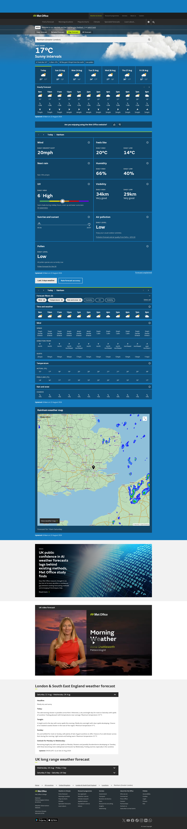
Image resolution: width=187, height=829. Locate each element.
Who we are (124, 794)
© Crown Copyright (146, 826)
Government (103, 794)
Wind (39, 300)
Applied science (83, 801)
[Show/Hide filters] (150, 296)
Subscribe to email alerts (128, 808)
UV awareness (42, 208)
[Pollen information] (147, 246)
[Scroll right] (149, 87)
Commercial (124, 796)
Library (80, 806)
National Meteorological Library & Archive (42, 800)
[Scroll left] (144, 87)
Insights (101, 806)
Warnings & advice (66, 22)
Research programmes (112, 16)
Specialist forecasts (112, 22)
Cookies (145, 796)
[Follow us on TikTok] (137, 820)
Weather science (83, 796)
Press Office (124, 799)
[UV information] (88, 184)
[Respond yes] (114, 125)
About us (133, 16)
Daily (42, 32)
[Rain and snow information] (149, 386)
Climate (97, 22)
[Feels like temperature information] (147, 142)
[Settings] (148, 22)
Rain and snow (72, 300)
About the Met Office (126, 791)
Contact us (123, 806)
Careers (141, 16)
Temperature (54, 300)
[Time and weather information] (149, 306)
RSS (144, 804)
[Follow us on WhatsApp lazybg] (150, 820)
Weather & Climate (64, 791)
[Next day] (44, 135)
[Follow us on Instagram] (141, 820)
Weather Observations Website (42, 807)
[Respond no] (120, 125)
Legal (144, 799)
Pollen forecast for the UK (46, 266)
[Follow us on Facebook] (132, 820)
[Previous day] (39, 135)
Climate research (83, 799)
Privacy (145, 801)
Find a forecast (48, 22)
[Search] (148, 39)
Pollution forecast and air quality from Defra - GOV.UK (115, 237)
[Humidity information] (147, 163)
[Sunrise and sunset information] (88, 217)
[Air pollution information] (147, 217)
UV (100, 300)
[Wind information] (149, 323)
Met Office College (41, 794)
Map (73, 32)
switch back (91, 27)
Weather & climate (96, 16)
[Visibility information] (147, 184)
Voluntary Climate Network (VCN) (40, 812)
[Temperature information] (149, 363)
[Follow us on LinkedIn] (146, 820)
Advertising (102, 808)
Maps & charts (83, 22)
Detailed (57, 32)
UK (86, 32)
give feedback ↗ (79, 27)
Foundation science (84, 804)
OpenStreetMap (145, 524)
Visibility (110, 300)
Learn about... (129, 22)
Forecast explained (143, 272)
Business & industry (105, 799)
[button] (93, 468)
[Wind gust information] (88, 142)
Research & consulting (106, 804)
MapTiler (136, 524)
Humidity (89, 300)
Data (100, 801)
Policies (145, 791)
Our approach (82, 794)
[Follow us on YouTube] (128, 820)
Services (124, 16)
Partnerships (124, 804)
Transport (102, 796)
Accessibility (146, 794)
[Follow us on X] (124, 820)
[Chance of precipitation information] (88, 163)
